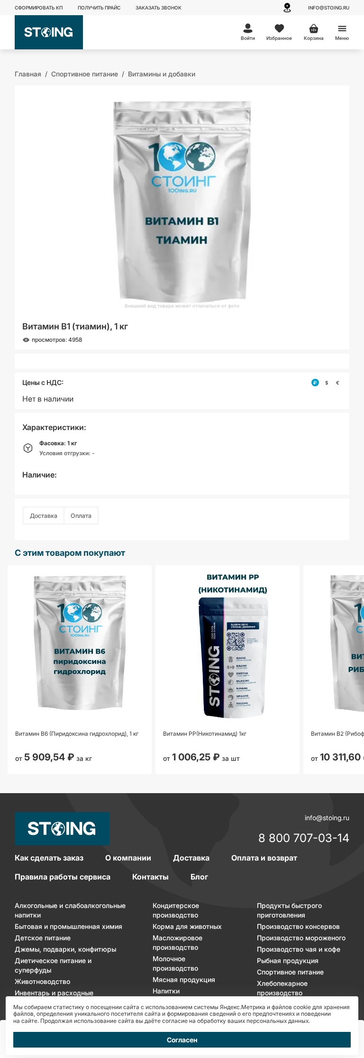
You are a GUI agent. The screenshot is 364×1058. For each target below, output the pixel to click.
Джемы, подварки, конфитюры (65, 949)
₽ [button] (315, 382)
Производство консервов (298, 926)
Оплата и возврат (264, 857)
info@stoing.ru (328, 7)
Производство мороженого (301, 938)
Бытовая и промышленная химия (68, 926)
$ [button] (326, 382)
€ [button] (337, 382)
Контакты (150, 876)
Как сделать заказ (49, 857)
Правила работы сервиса (62, 876)
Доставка (43, 515)
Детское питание (43, 938)
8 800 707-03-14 (303, 839)
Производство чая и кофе (298, 949)
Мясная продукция (184, 979)
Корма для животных (187, 926)
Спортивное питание (290, 972)
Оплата (81, 515)
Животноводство (42, 981)
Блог (199, 876)
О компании (128, 857)
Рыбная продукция (287, 960)
